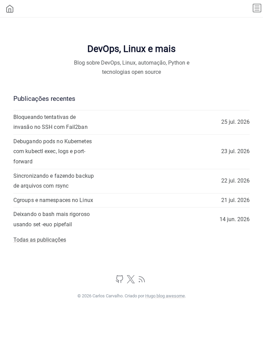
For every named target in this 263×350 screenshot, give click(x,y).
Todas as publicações (39, 240)
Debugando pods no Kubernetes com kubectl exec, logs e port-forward (52, 151)
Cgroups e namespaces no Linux (53, 200)
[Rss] (142, 281)
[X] (131, 281)
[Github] (120, 281)
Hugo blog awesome (165, 295)
